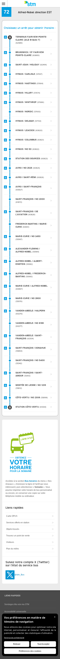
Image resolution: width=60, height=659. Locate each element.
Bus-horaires (31, 481)
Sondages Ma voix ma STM (16, 604)
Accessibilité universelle (15, 611)
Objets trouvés (12, 529)
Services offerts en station (17, 522)
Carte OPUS (11, 516)
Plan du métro (12, 549)
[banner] (30, 3)
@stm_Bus (19, 575)
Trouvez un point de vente (18, 535)
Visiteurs (10, 542)
